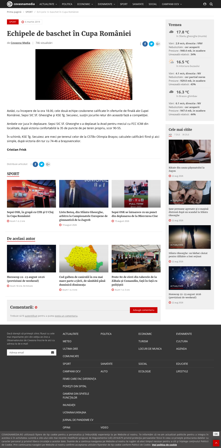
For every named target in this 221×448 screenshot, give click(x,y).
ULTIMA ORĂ (70, 349)
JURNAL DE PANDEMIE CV (78, 420)
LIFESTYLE (182, 371)
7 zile (177, 134)
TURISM (143, 341)
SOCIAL (153, 4)
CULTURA (182, 341)
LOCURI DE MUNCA (150, 349)
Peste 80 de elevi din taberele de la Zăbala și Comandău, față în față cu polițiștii (134, 280)
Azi (170, 134)
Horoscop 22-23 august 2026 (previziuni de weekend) (26, 278)
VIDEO (104, 427)
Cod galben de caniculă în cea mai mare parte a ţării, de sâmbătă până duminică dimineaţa (82, 280)
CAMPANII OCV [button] (171, 4)
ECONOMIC (145, 334)
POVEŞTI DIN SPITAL (75, 386)
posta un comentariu (66, 315)
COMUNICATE (71, 356)
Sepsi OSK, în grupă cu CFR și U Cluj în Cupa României (30, 214)
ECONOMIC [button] (84, 4)
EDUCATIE (44, 12)
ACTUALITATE (176, 159)
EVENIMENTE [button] (105, 4)
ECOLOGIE (144, 371)
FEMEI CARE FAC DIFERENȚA (79, 379)
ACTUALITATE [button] (47, 4)
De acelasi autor (21, 238)
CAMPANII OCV (72, 371)
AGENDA (181, 349)
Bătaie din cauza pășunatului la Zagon (186, 169)
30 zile (185, 134)
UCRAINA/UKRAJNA (74, 412)
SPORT (123, 4)
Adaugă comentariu (143, 310)
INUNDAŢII (69, 405)
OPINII (66, 427)
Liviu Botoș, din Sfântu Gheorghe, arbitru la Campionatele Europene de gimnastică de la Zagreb (83, 216)
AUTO (104, 371)
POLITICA (67, 4)
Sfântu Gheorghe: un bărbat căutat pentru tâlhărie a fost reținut (188, 255)
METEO (67, 341)
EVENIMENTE (184, 334)
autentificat (31, 315)
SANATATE (138, 4)
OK (216, 433)
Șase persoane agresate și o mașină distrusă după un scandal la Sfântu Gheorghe (188, 212)
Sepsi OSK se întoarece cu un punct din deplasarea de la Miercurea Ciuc (135, 214)
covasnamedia (24, 4)
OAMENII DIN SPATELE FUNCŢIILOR (76, 395)
